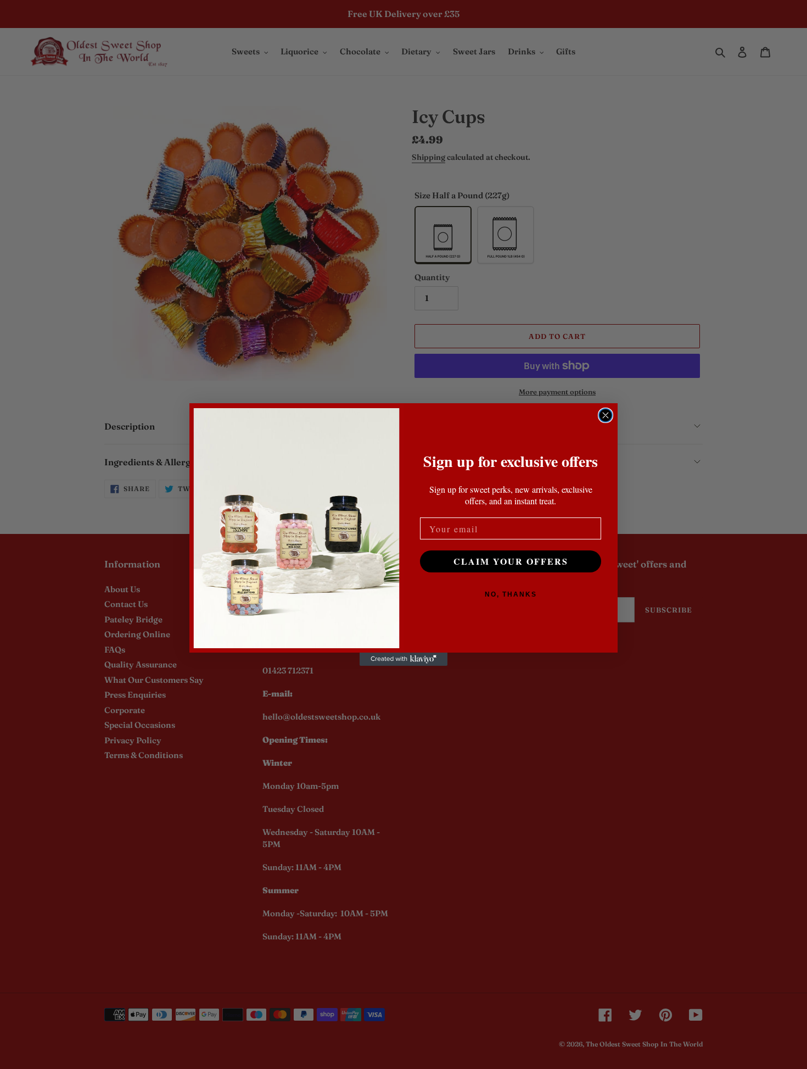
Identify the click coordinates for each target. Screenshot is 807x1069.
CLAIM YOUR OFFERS (510, 561)
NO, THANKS (511, 594)
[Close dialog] (605, 415)
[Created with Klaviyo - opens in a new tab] (403, 659)
